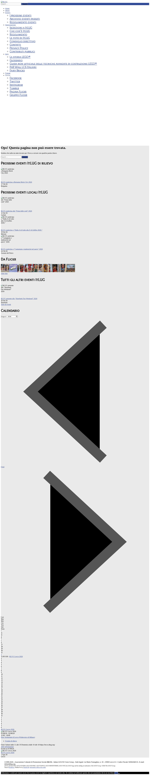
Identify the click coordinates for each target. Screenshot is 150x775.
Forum (7, 73)
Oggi (2, 467)
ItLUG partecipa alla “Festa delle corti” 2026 (16, 211)
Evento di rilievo (11, 741)
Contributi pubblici (22, 51)
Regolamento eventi (23, 22)
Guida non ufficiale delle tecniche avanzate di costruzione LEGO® (53, 63)
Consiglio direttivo (22, 41)
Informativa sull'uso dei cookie (38, 767)
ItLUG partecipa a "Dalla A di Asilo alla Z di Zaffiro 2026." (21, 230)
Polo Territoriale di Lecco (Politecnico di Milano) (18, 737)
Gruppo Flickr (18, 95)
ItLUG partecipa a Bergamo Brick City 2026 (16, 182)
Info (7, 54)
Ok (116, 773)
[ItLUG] (4, 2)
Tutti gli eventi (6, 304)
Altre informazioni (7, 747)
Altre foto (4, 273)
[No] (119, 773)
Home (7, 8)
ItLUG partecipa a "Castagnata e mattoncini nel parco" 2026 (22, 249)
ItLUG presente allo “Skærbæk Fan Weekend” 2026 (19, 299)
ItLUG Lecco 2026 (16, 656)
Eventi (7, 13)
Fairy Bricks (17, 70)
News (7, 11)
